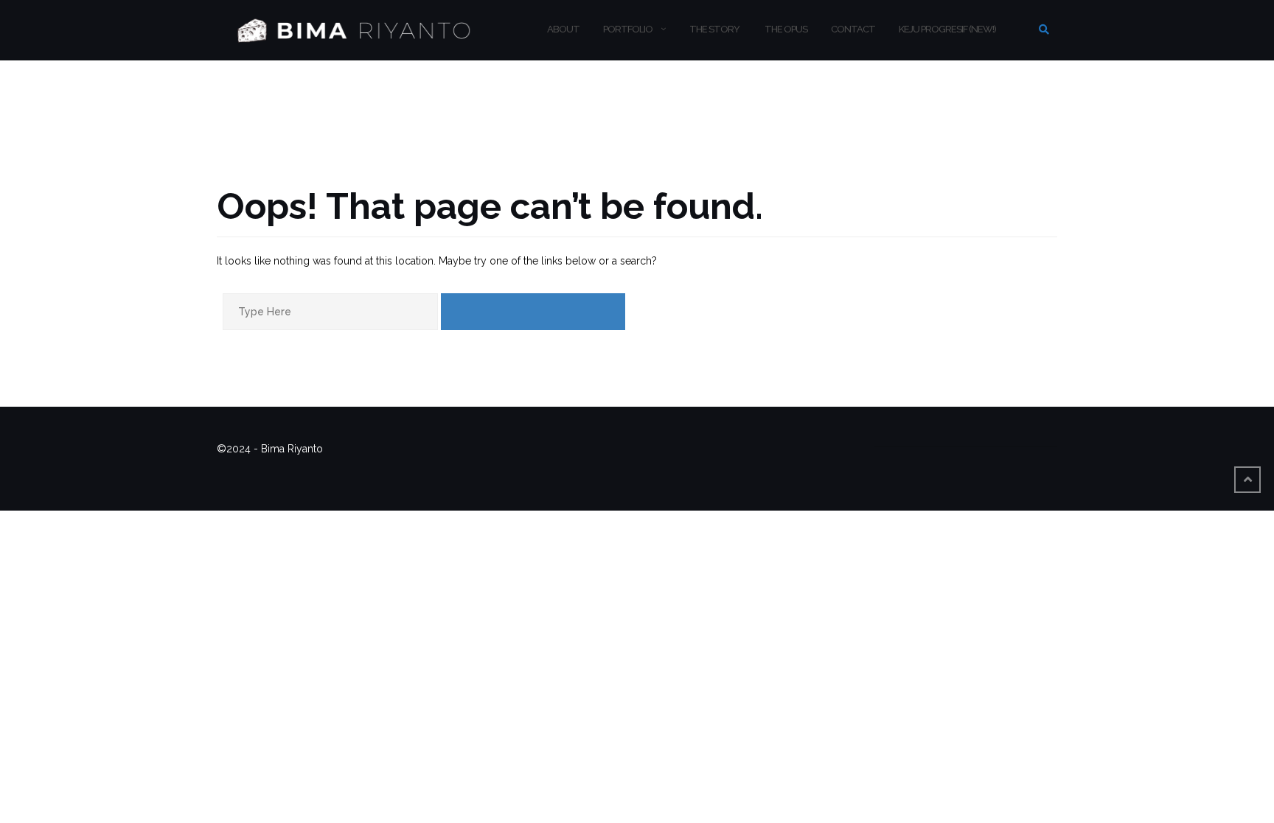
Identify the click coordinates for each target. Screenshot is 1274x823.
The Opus (785, 29)
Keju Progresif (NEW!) (947, 29)
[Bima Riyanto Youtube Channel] (986, 437)
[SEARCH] (533, 311)
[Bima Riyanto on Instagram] (956, 437)
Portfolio (627, 29)
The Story (714, 29)
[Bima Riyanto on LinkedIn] (1016, 437)
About (563, 29)
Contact (853, 29)
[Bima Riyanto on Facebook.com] (895, 437)
